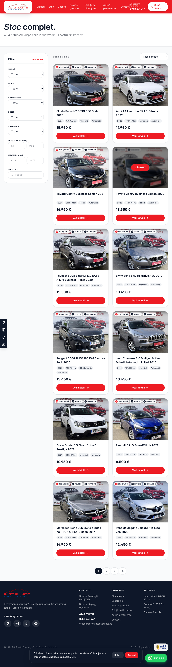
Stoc (51, 6)
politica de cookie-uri (62, 656)
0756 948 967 (87, 618)
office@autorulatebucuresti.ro (95, 623)
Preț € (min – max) (17, 141)
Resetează (38, 59)
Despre (62, 6)
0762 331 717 (137, 8)
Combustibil (15, 98)
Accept (132, 655)
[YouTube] (36, 623)
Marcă (11, 69)
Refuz (117, 655)
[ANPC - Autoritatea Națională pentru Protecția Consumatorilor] (161, 647)
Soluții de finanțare (90, 7)
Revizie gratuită (74, 7)
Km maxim (13, 170)
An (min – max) (15, 155)
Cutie (11, 112)
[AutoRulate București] (18, 7)
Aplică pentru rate (109, 7)
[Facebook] (7, 623)
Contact (125, 6)
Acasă (41, 6)
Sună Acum (157, 7)
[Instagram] (17, 623)
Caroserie (13, 126)
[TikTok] (26, 623)
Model (11, 83)
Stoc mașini (118, 596)
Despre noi (117, 600)
